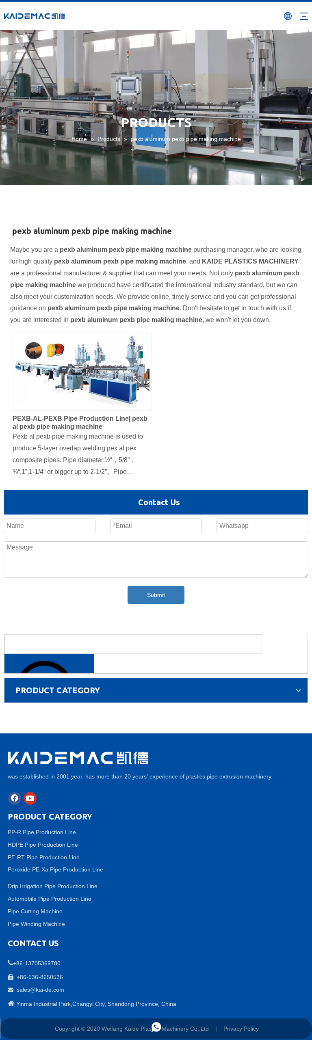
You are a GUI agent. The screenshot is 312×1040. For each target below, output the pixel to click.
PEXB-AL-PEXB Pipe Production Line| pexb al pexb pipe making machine (80, 422)
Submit (156, 595)
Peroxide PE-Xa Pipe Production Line (55, 869)
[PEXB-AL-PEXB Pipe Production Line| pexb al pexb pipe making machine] (82, 368)
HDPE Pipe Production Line (43, 844)
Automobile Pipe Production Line (49, 898)
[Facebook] (14, 798)
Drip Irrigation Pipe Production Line (53, 886)
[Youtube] (30, 798)
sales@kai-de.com (40, 989)
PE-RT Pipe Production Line (44, 857)
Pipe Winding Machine (36, 924)
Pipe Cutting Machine (35, 911)
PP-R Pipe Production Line (42, 832)
